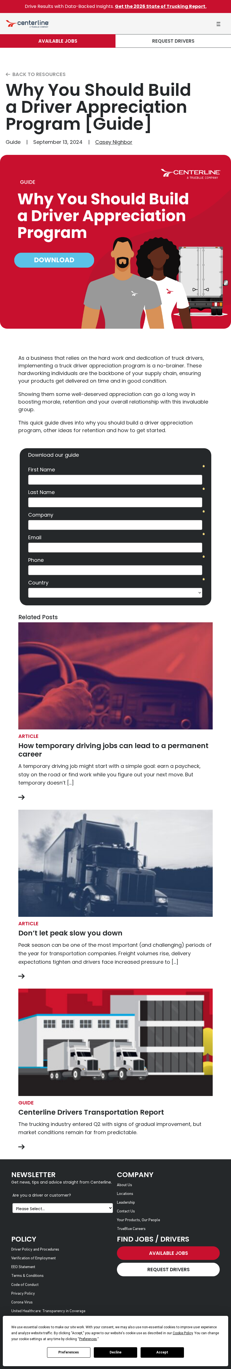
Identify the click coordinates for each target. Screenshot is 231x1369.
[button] (218, 24)
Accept (162, 1352)
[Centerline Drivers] (27, 24)
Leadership (126, 1203)
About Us (124, 1185)
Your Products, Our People (138, 1220)
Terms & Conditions (27, 1276)
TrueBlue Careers (131, 1229)
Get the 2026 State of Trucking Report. (160, 6)
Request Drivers (173, 41)
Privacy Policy (23, 1294)
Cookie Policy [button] (183, 1333)
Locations (125, 1194)
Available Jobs (57, 41)
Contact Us (126, 1211)
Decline (115, 1352)
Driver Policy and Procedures (35, 1249)
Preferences (68, 1352)
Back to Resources (38, 74)
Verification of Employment (33, 1258)
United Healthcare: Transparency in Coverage (48, 1311)
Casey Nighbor (113, 142)
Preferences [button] (88, 1339)
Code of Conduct (25, 1285)
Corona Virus (22, 1302)
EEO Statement (23, 1267)
